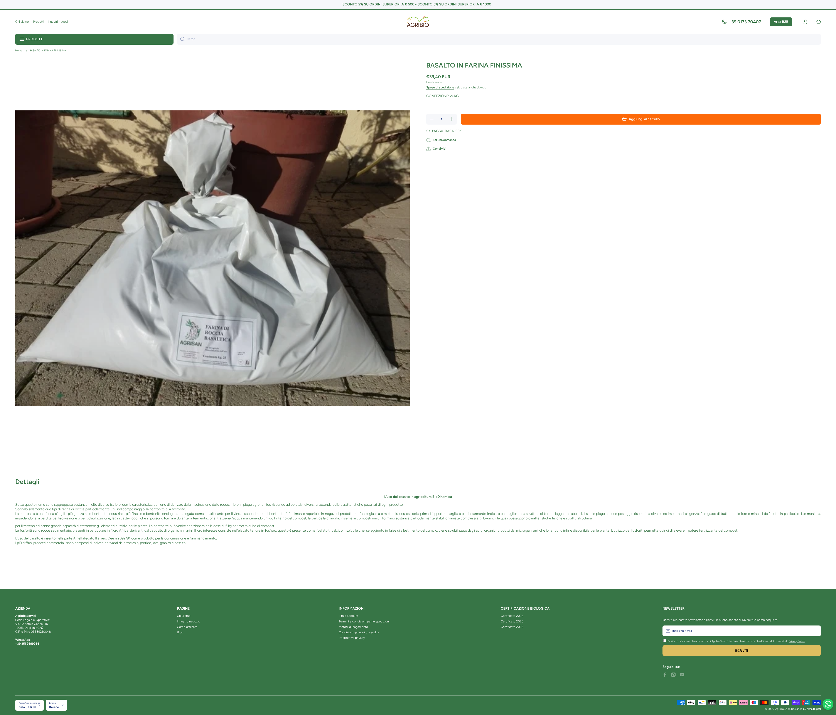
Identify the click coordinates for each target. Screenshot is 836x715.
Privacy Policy (797, 641)
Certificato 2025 (512, 621)
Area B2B (781, 22)
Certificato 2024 (512, 616)
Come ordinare (187, 627)
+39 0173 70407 (745, 21)
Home (18, 50)
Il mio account (348, 616)
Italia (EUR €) (27, 707)
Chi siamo (183, 616)
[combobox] (499, 39)
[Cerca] (181, 39)
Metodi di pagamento (353, 627)
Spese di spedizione (440, 87)
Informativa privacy (352, 638)
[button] (818, 22)
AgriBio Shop (782, 708)
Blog (180, 632)
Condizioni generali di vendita (359, 632)
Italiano (54, 707)
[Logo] (418, 21)
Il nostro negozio (188, 621)
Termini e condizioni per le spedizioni (364, 621)
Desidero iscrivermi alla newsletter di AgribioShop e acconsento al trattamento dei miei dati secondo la (728, 641)
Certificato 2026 (512, 627)
